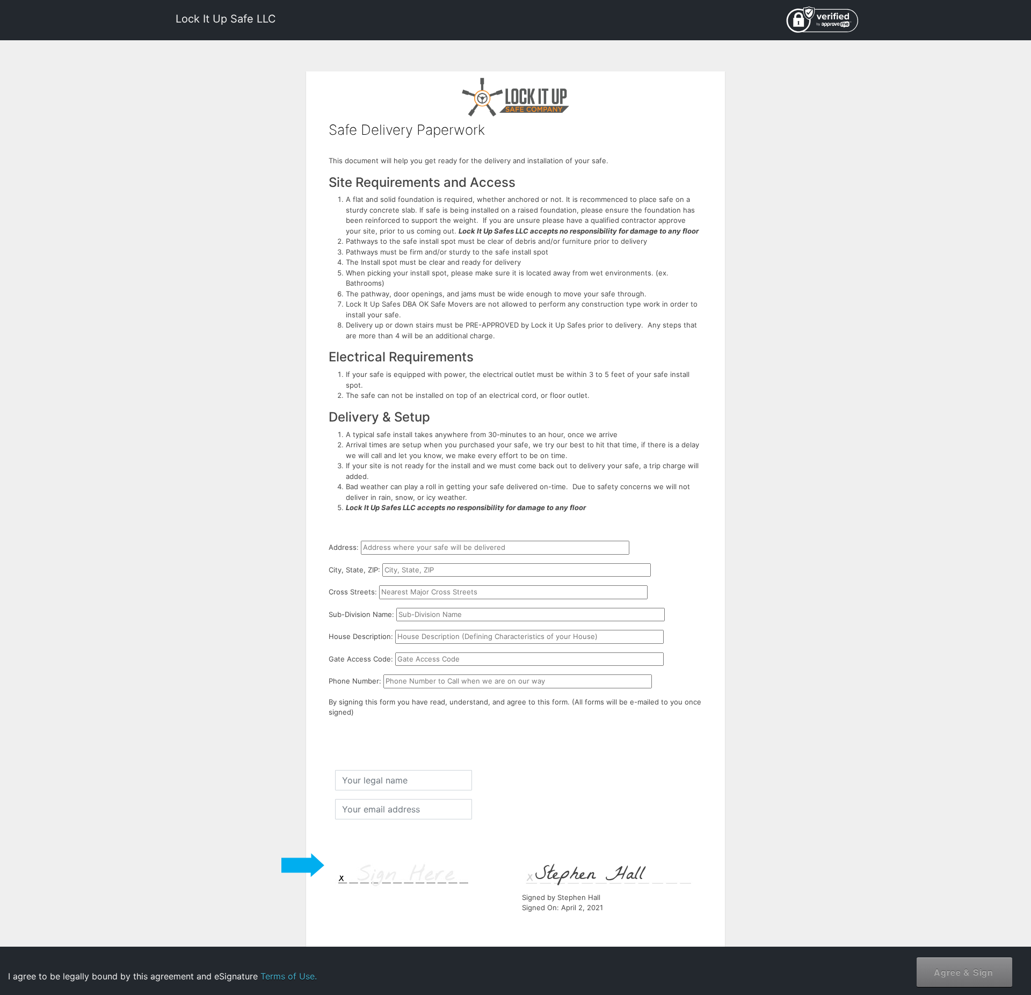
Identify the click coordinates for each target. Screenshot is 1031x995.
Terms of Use (934, 923)
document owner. (905, 957)
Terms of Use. (288, 976)
